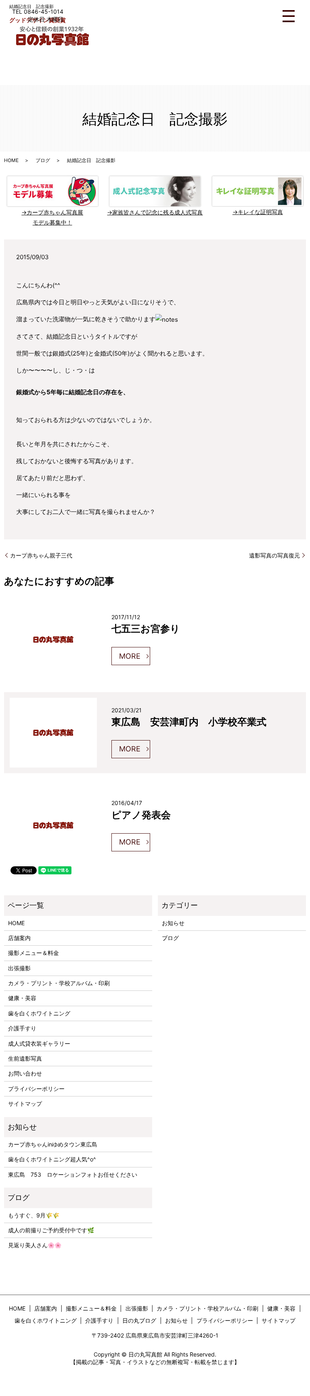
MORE (129, 656)
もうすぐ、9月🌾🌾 (33, 1215)
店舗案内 (19, 937)
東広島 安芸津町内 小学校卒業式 (188, 721)
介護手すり (22, 1028)
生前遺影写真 (25, 1058)
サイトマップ (25, 1103)
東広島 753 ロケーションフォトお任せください (72, 1174)
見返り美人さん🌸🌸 (34, 1245)
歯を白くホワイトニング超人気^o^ (52, 1159)
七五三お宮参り (145, 628)
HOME (11, 160)
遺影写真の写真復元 (274, 555)
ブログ (43, 160)
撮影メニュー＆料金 (33, 952)
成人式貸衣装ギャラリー (39, 1043)
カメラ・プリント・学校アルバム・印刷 (59, 983)
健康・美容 (22, 997)
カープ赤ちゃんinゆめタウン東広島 (52, 1144)
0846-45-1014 (43, 11)
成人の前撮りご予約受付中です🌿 (51, 1230)
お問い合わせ (25, 1073)
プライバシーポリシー (36, 1088)
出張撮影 (19, 968)
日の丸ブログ (139, 1320)
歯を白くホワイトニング (39, 1013)
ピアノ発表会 (141, 814)
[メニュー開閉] (289, 16)
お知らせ (173, 923)
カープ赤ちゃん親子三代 (41, 555)
